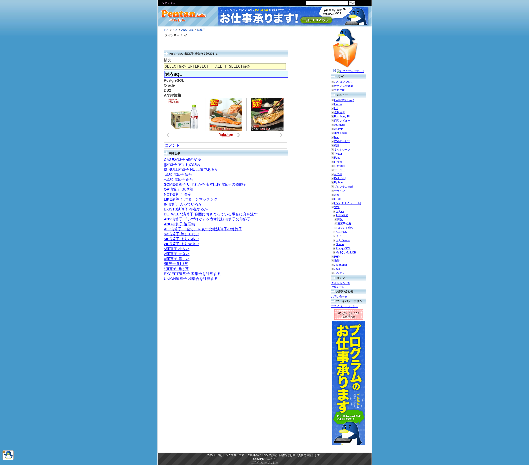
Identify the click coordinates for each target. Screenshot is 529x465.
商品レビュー (342, 120)
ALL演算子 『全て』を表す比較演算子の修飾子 (203, 229)
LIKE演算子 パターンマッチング (191, 199)
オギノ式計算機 (343, 85)
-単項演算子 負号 (178, 174)
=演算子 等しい (176, 259)
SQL (175, 29)
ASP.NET (340, 124)
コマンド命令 (345, 227)
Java (337, 268)
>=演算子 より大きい (181, 244)
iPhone (338, 161)
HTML (337, 199)
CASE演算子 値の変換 (182, 160)
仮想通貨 (339, 112)
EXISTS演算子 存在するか (186, 209)
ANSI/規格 (187, 29)
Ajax (337, 194)
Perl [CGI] (340, 178)
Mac (336, 137)
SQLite (340, 211)
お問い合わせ (339, 296)
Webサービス (342, 141)
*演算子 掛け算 (176, 269)
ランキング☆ (167, 3)
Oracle (340, 244)
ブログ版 (339, 90)
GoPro (338, 104)
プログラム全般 (343, 186)
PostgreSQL (343, 248)
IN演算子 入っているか (183, 204)
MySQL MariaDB (346, 252)
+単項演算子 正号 (178, 179)
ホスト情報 (341, 133)
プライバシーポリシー (344, 306)
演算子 (201, 29)
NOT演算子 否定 (177, 194)
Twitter (338, 153)
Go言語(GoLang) (344, 100)
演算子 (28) (344, 223)
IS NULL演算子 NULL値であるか (191, 169)
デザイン (339, 190)
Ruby (337, 157)
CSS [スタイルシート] (347, 203)
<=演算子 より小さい (181, 239)
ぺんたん (270, 458)
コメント (172, 145)
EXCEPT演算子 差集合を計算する (192, 274)
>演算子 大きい (176, 254)
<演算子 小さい (176, 249)
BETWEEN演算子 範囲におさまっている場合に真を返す (211, 214)
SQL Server (343, 240)
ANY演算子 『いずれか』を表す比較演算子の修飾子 (207, 219)
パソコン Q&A (342, 81)
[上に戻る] (8, 458)
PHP (337, 256)
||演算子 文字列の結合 (182, 165)
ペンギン (339, 273)
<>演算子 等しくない (181, 234)
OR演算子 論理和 (178, 189)
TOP (166, 29)
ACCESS (341, 231)
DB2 (338, 236)
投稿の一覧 (338, 286)
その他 (338, 174)
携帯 (337, 260)
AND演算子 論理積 (179, 224)
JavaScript (340, 264)
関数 (340, 219)
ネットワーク (342, 149)
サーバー (339, 170)
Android (338, 128)
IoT (336, 108)
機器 (337, 145)
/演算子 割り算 (176, 264)
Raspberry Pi (342, 116)
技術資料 (339, 165)
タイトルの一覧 (340, 283)
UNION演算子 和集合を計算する (191, 279)
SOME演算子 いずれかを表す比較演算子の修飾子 (205, 184)
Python (338, 182)
